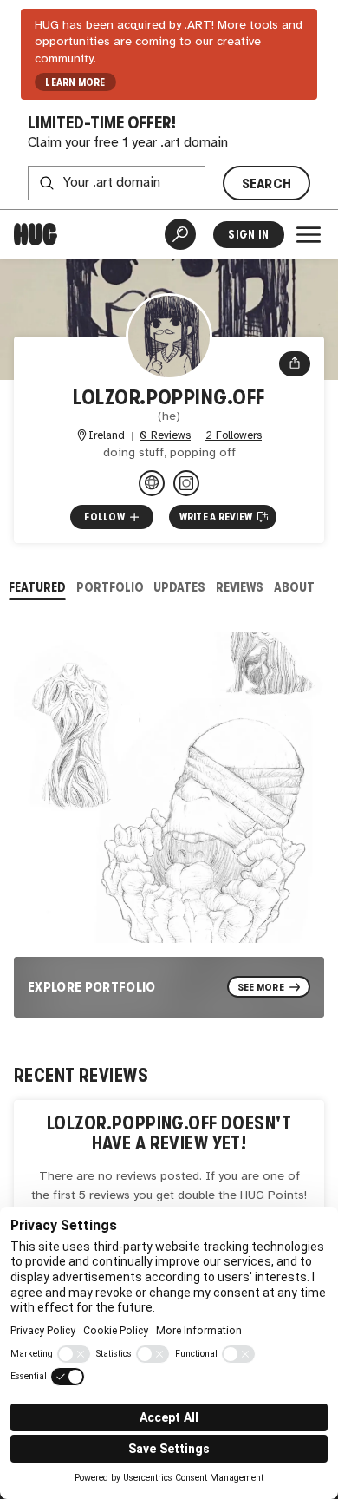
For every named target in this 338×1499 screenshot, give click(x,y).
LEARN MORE (75, 82)
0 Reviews (165, 436)
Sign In (248, 234)
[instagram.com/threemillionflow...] (152, 483)
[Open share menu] (294, 364)
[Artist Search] (180, 234)
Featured (37, 586)
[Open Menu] (308, 234)
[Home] (35, 234)
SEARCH (267, 183)
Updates (179, 586)
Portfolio (110, 586)
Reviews (239, 586)
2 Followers (233, 436)
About (294, 586)
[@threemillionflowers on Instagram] (186, 483)
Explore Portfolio (92, 987)
